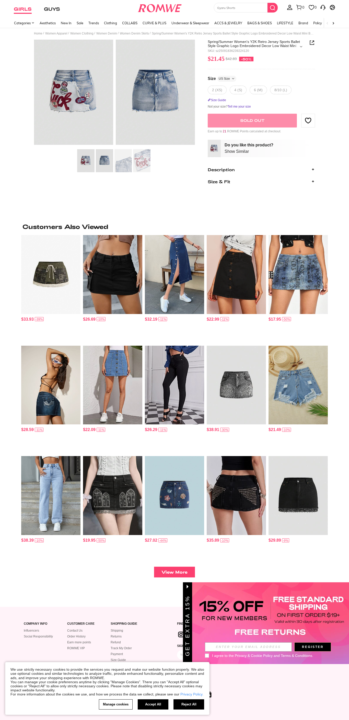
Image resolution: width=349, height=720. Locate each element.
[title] (174, 226)
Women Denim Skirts (134, 33)
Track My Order (121, 648)
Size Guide (118, 660)
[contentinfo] (27, 319)
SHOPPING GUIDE (124, 623)
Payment (117, 654)
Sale (80, 23)
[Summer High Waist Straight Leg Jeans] (50, 495)
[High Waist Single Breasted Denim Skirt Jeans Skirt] (174, 274)
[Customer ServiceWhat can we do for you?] (323, 7)
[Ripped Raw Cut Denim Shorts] (298, 385)
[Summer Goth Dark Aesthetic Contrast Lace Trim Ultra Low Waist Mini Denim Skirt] (298, 495)
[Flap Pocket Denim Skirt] (112, 274)
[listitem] (50, 288)
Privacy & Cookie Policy (254, 656)
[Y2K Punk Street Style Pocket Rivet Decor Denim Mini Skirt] (236, 495)
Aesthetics (48, 23)
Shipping (117, 630)
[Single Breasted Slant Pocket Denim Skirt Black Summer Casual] (236, 274)
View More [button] (174, 572)
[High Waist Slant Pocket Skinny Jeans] (174, 385)
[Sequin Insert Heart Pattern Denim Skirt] (50, 385)
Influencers (31, 630)
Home (38, 33)
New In (66, 23)
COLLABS (129, 23)
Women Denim (106, 33)
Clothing (110, 23)
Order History (76, 636)
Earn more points (79, 642)
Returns (116, 636)
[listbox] (289, 7)
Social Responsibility (38, 636)
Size (219, 78)
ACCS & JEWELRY (228, 23)
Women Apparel (56, 33)
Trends (93, 23)
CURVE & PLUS (154, 23)
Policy (317, 23)
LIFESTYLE (285, 23)
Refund (116, 642)
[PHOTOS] (114, 93)
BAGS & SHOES (259, 23)
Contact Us (75, 630)
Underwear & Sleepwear (190, 23)
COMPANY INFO (35, 623)
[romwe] (159, 7)
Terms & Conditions (296, 656)
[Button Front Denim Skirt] (112, 385)
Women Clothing (82, 33)
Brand (303, 23)
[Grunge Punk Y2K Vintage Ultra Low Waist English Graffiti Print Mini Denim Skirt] (298, 274)
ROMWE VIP (76, 648)
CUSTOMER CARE (81, 623)
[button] (308, 120)
